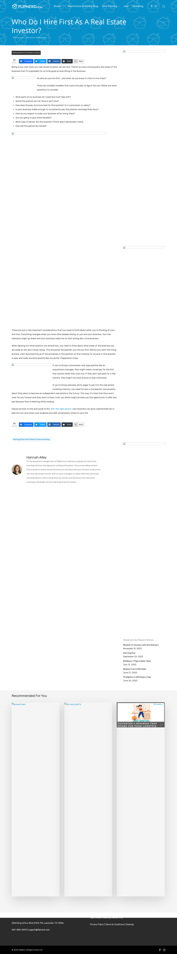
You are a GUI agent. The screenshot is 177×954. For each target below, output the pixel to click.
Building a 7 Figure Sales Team (137, 661)
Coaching (138, 6)
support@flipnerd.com (39, 930)
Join (126, 6)
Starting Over (129, 653)
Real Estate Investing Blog (83, 6)
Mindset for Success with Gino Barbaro (141, 645)
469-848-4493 (19, 930)
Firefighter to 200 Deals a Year (137, 677)
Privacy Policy (97, 924)
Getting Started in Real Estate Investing (26, 53)
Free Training (109, 6)
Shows (57, 6)
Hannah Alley (36, 457)
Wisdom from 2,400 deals (134, 669)
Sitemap (130, 924)
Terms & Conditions (114, 924)
